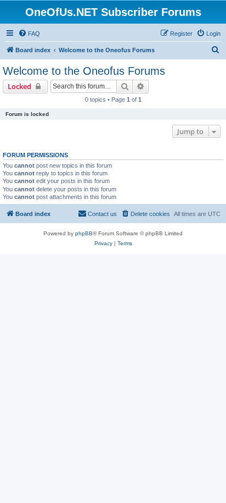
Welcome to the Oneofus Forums (84, 71)
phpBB (84, 233)
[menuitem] (29, 33)
